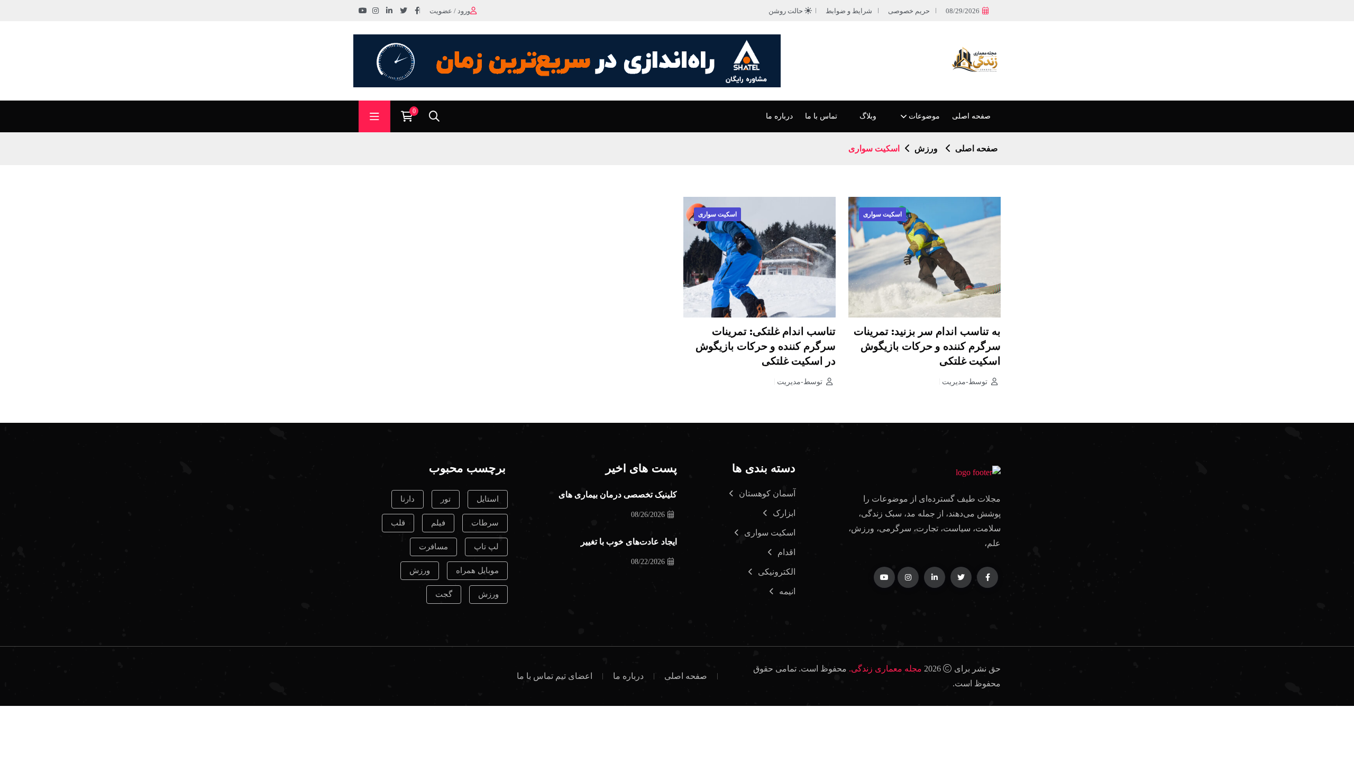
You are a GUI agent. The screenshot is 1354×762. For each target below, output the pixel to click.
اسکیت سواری (882, 214)
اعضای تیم (573, 676)
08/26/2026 (648, 515)
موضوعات (924, 116)
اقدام (786, 552)
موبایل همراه (477, 570)
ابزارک (784, 513)
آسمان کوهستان (767, 493)
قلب (398, 523)
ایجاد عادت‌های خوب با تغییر (629, 543)
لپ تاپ (486, 546)
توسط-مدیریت (964, 382)
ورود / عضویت (449, 11)
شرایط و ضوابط (849, 11)
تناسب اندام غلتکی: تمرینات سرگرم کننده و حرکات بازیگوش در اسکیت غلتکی (766, 347)
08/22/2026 (648, 562)
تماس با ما (821, 116)
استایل (488, 499)
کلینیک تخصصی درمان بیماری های (618, 496)
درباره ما (779, 116)
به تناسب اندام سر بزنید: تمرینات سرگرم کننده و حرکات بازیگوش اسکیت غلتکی (927, 347)
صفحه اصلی (971, 116)
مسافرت (433, 546)
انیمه (787, 591)
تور (446, 499)
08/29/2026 (963, 11)
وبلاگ (867, 116)
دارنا (407, 499)
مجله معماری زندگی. (885, 668)
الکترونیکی (776, 571)
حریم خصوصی (909, 11)
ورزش (926, 148)
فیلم (438, 523)
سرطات (485, 523)
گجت (443, 594)
